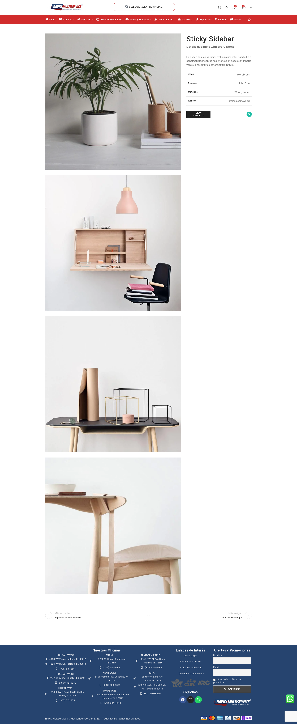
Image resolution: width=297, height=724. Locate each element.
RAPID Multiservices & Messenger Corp (67, 718)
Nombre (217, 655)
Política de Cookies (190, 661)
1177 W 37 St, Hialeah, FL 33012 (67, 677)
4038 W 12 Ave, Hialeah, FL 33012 (67, 659)
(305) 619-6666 (111, 667)
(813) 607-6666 (152, 693)
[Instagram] (190, 699)
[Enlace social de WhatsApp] (249, 19)
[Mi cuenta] (219, 7)
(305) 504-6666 (153, 667)
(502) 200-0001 (111, 685)
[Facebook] (182, 699)
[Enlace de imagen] (232, 702)
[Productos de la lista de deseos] (226, 7)
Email (216, 667)
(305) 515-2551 (67, 668)
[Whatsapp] (198, 699)
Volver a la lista (148, 615)
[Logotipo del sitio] (66, 7)
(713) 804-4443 (112, 702)
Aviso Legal (190, 655)
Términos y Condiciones (190, 673)
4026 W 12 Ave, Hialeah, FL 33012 (67, 663)
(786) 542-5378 (67, 682)
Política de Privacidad (190, 667)
